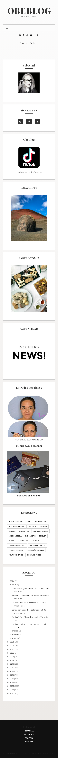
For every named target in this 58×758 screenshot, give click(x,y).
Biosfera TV (40, 522)
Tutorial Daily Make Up (29, 440)
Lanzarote (30, 536)
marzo (15, 631)
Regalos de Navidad (29, 496)
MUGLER (42, 536)
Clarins (12, 531)
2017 (12, 671)
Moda (11, 541)
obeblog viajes (34, 555)
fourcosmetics (16, 555)
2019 (12, 664)
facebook (29, 734)
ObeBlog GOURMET (17, 545)
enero (15, 638)
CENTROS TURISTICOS (37, 526)
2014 (12, 682)
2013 (12, 686)
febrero (16, 634)
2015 (12, 679)
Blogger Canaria (16, 526)
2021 (12, 656)
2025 (12, 642)
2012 (12, 690)
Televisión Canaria (35, 550)
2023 (12, 649)
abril (14, 585)
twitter (29, 738)
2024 (12, 645)
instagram (29, 731)
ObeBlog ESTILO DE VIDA (28, 541)
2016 (12, 675)
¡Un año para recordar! (29, 446)
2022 (12, 653)
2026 (12, 581)
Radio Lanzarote (37, 545)
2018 (12, 668)
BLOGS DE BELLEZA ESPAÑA (20, 522)
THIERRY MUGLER (16, 550)
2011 (12, 693)
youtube (29, 741)
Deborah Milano (40, 531)
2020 (12, 660)
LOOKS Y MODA (15, 536)
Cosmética (24, 531)
